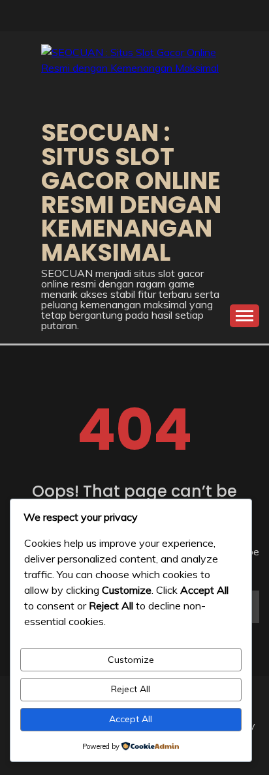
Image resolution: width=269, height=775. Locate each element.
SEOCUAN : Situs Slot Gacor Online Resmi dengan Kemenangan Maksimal (131, 192)
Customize (131, 659)
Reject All (130, 689)
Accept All (130, 719)
